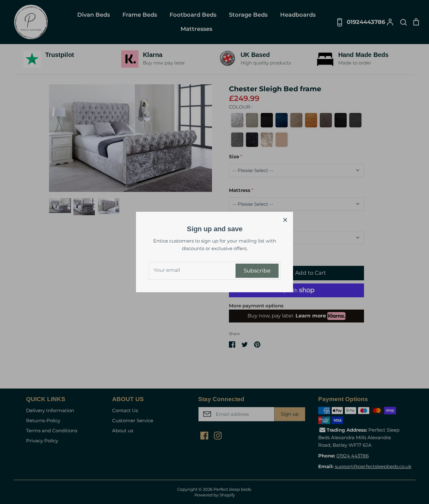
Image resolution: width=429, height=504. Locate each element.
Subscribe (257, 270)
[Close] (285, 220)
